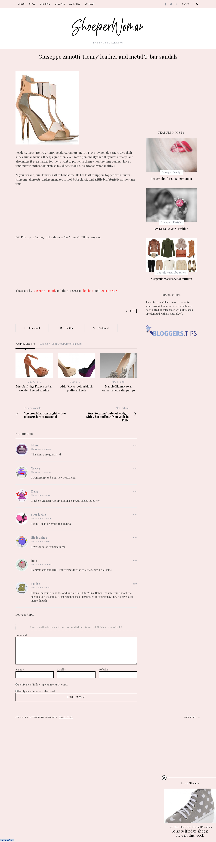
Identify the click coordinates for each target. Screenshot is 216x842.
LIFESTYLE (60, 4)
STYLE (32, 4)
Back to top (190, 717)
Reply (135, 445)
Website (103, 669)
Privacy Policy (66, 717)
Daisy (34, 491)
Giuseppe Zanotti (44, 291)
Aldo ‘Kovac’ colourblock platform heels (76, 388)
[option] (34, 372)
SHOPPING (45, 4)
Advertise (74, 4)
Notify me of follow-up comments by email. (43, 684)
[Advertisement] (76, 213)
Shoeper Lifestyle (171, 222)
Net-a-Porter (108, 291)
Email (61, 669)
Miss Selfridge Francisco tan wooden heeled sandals (34, 388)
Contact (89, 4)
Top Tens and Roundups (199, 827)
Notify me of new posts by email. (36, 691)
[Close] (164, 777)
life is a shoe (39, 537)
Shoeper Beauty (171, 172)
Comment (21, 635)
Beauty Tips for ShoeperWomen (171, 179)
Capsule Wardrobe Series (171, 272)
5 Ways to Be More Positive (171, 229)
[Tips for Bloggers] (171, 340)
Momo (35, 445)
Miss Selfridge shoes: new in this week (190, 833)
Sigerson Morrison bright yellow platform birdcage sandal (45, 412)
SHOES (21, 4)
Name (19, 669)
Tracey (35, 468)
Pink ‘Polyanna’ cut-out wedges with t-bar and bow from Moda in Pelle (107, 414)
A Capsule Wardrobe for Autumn (171, 279)
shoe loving (38, 514)
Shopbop (88, 291)
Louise (35, 584)
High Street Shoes (177, 827)
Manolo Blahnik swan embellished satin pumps (118, 388)
